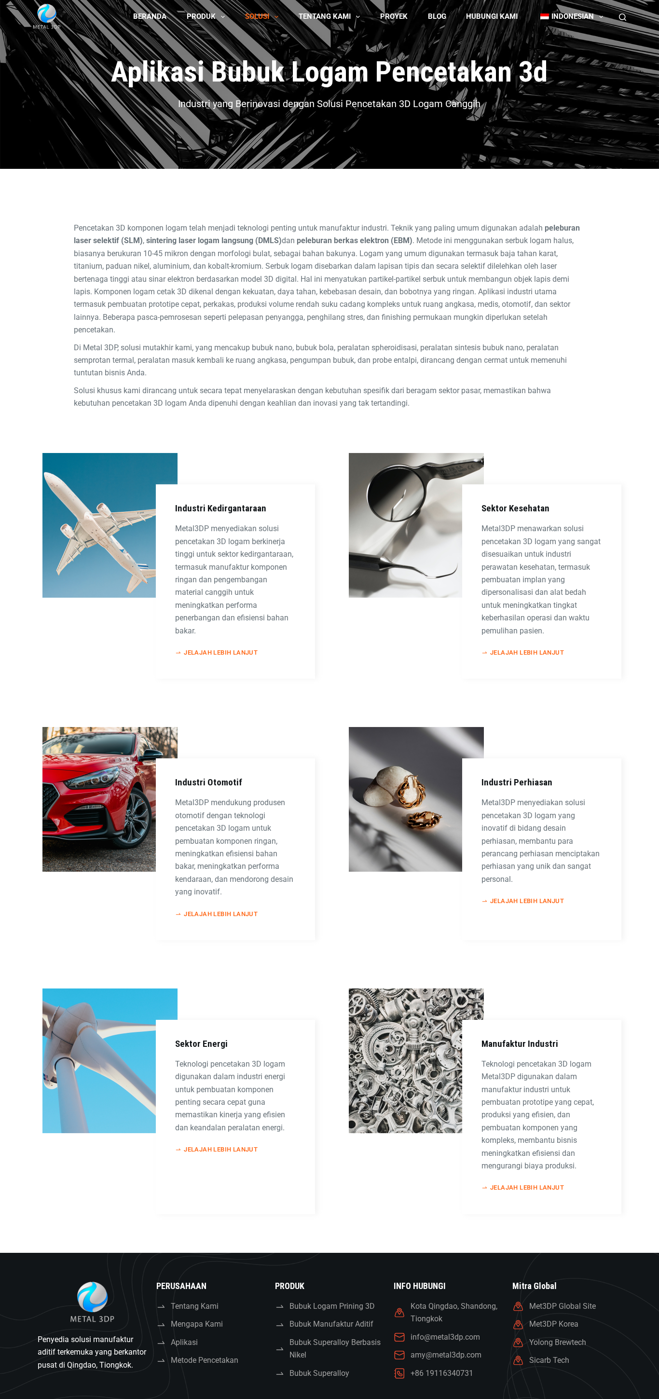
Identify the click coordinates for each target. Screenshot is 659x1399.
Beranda (149, 16)
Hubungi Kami (492, 16)
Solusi (257, 16)
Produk (201, 16)
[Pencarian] (622, 17)
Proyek (394, 16)
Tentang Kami (325, 16)
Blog (437, 16)
